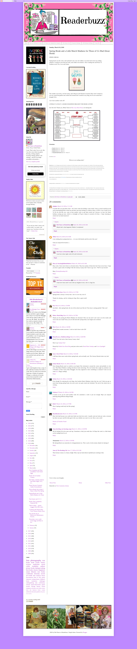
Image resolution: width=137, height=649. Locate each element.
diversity (37, 574)
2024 (29, 428)
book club (28, 590)
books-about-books (36, 584)
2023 (29, 431)
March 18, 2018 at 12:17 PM (70, 292)
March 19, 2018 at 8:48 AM (68, 363)
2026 (29, 423)
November (32, 448)
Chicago (33, 586)
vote (54, 156)
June (31, 460)
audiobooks (28, 591)
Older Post (108, 482)
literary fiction (41, 586)
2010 (29, 548)
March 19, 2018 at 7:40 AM (71, 354)
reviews (28, 564)
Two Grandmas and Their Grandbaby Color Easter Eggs (36, 471)
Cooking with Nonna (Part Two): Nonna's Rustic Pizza (37, 510)
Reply (54, 218)
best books (29, 570)
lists (27, 560)
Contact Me (97, 43)
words (30, 575)
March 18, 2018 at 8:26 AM (80, 225)
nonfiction (36, 564)
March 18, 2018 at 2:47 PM (70, 315)
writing (34, 579)
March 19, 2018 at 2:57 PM (64, 404)
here (63, 171)
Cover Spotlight (101, 346)
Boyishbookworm (57, 413)
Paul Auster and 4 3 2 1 (35, 499)
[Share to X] (81, 197)
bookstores (34, 581)
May (31, 463)
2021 (29, 436)
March (31, 468)
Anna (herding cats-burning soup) (62, 429)
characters (28, 579)
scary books (38, 588)
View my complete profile (33, 161)
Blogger (85, 632)
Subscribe (35, 174)
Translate (37, 273)
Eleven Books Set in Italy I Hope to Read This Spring (36, 490)
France (43, 562)
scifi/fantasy (42, 583)
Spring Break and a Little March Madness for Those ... (36, 495)
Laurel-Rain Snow (58, 292)
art (27, 575)
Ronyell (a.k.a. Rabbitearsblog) (61, 337)
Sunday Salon (55, 165)
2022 (29, 433)
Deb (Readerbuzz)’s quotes (35, 222)
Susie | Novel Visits (58, 354)
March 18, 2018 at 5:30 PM (63, 327)
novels (43, 574)
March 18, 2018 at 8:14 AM (63, 236)
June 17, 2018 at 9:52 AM (74, 450)
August (32, 455)
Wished (31, 304)
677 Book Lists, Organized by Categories (52, 43)
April (31, 465)
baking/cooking (40, 568)
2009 (29, 551)
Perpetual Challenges (76, 43)
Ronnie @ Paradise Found (59, 421)
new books (41, 572)
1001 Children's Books (39, 575)
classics (35, 570)
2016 (29, 533)
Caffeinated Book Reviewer (66, 174)
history (38, 579)
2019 (29, 441)
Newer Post (53, 482)
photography (35, 560)
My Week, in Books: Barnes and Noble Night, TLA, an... (36, 481)
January (32, 528)
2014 (29, 538)
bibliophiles (42, 591)
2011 (29, 546)
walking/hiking (30, 583)
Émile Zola (34, 231)
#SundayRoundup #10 (61, 271)
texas (27, 593)
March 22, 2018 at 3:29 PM (67, 440)
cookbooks (29, 574)
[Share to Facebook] (83, 197)
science (43, 588)
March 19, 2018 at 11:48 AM (64, 379)
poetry (43, 577)
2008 (29, 553)
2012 (29, 543)
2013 (29, 541)
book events (35, 562)
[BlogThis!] (80, 197)
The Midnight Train (35, 309)
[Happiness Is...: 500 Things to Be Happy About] (28, 347)
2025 (29, 426)
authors (42, 566)
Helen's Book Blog (58, 315)
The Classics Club (66, 43)
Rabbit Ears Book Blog (65, 346)
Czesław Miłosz (29, 366)
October (32, 450)
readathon (35, 566)
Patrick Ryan (32, 329)
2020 (29, 438)
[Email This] (79, 197)
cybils (28, 566)
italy (36, 583)
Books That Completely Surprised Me (35, 502)
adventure (33, 588)
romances (28, 588)
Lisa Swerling (33, 348)
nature (28, 572)
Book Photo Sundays (88, 346)
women (43, 590)
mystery (30, 593)
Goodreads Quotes (41, 234)
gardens (38, 591)
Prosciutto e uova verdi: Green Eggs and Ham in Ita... (36, 520)
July (31, 458)
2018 (29, 443)
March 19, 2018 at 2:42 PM (66, 392)
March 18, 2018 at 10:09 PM (77, 337)
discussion (34, 591)
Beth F (54, 404)
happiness (42, 570)
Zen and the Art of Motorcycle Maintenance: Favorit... (36, 515)
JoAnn (54, 379)
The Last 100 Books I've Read (36, 43)
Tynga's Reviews (63, 183)
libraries (33, 572)
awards (28, 586)
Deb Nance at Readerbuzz (64, 225)
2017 (29, 531)
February (32, 525)
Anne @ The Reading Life (60, 450)
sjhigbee (55, 206)
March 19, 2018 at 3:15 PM (70, 413)
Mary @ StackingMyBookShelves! (62, 263)
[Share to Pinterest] (84, 197)
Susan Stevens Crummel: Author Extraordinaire (35, 486)
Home (26, 43)
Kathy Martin (56, 363)
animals (28, 584)
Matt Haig (32, 310)
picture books (30, 568)
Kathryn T (56, 392)
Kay (54, 305)
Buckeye (32, 327)
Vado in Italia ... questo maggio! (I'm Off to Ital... (36, 506)
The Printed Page (63, 177)
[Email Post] (76, 197)
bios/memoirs (29, 577)
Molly (54, 236)
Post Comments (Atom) (62, 486)
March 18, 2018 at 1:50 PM (62, 305)
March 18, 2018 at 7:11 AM (65, 206)
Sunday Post (61, 343)
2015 (29, 536)
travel (43, 564)
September (32, 453)
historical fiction (37, 590)
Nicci (54, 327)
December (32, 445)
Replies (57, 222)
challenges (42, 581)
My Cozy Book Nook (77, 107)
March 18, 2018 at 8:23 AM (79, 263)
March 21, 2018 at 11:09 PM (79, 429)
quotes (43, 584)
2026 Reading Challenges (88, 43)
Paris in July (37, 577)
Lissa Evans (32, 305)
